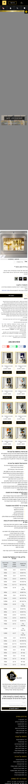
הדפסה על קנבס (21, 736)
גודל (26, 261)
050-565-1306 (5, 290)
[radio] (25, 279)
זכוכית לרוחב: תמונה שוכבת (12, 319)
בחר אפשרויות (21, 372)
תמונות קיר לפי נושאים (19, 779)
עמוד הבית (25, 122)
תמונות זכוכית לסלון (23, 320)
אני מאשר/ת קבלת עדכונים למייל (17, 705)
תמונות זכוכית (10, 122)
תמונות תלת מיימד (17, 322)
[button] (17, 8)
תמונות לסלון (22, 322)
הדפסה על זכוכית (18, 122)
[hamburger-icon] (4, 3)
